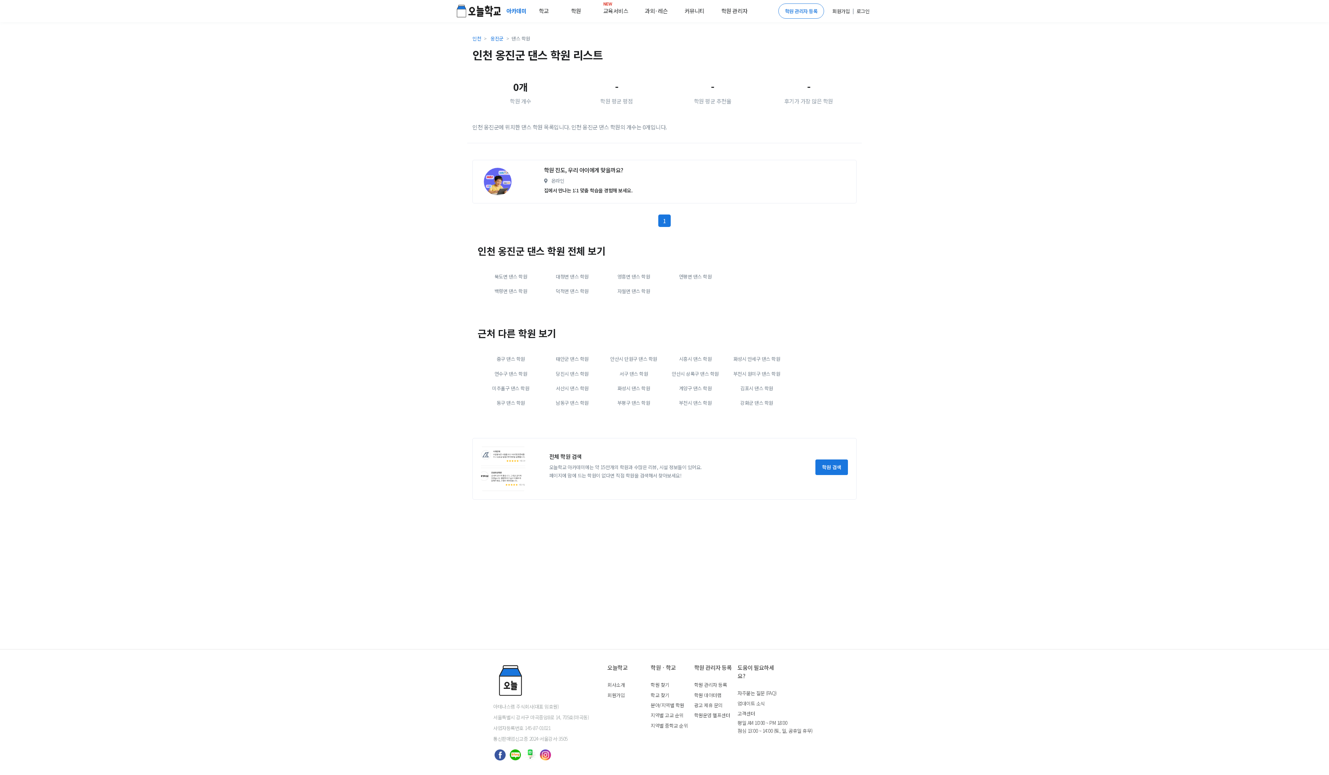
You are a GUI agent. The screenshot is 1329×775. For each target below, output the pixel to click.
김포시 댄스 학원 (756, 388)
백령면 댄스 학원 (511, 291)
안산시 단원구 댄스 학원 (633, 358)
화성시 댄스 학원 (633, 388)
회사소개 (616, 684)
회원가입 (616, 695)
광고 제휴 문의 (708, 705)
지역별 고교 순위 (667, 715)
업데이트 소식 (751, 703)
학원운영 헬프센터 (712, 715)
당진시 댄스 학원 (572, 373)
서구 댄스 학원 (634, 373)
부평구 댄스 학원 (633, 402)
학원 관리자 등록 (801, 11)
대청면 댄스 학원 (572, 276)
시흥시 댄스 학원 (695, 358)
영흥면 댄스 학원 (633, 276)
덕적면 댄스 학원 (572, 291)
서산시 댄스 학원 (572, 388)
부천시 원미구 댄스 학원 (756, 373)
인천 (476, 38)
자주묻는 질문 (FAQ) (757, 693)
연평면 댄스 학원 (695, 276)
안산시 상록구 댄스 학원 (695, 373)
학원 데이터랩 (708, 695)
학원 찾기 (660, 684)
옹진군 (497, 38)
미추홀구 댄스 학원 (510, 388)
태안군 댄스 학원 (572, 358)
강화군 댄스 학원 (756, 402)
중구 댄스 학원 (511, 358)
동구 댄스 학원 (511, 402)
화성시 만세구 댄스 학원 (756, 358)
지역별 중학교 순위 (669, 725)
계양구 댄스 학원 (695, 388)
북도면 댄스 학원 (511, 276)
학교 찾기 (660, 695)
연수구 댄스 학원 (511, 373)
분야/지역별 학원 (667, 705)
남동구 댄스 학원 (572, 402)
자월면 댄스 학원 (633, 291)
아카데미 (517, 11)
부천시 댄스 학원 (695, 402)
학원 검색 (831, 467)
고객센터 (746, 713)
